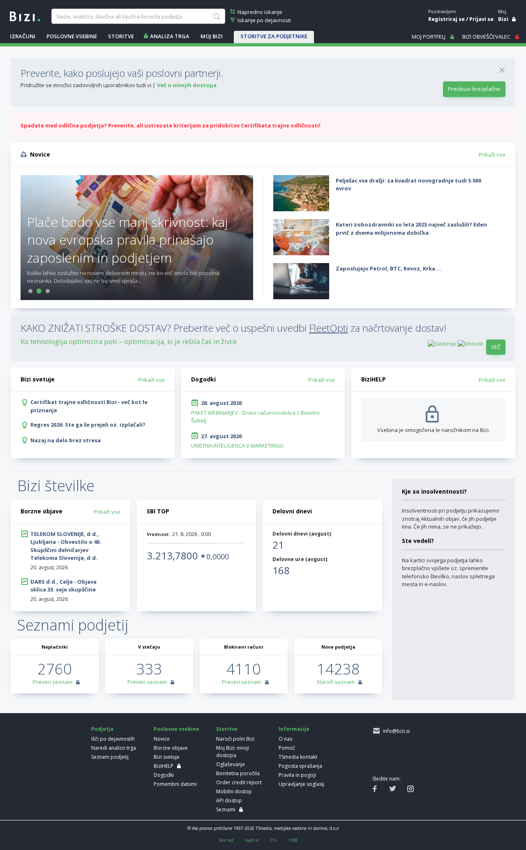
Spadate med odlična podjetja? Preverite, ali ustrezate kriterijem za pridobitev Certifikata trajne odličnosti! (171, 125)
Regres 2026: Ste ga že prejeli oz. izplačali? (87, 424)
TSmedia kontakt (298, 756)
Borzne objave (171, 747)
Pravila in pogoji (297, 774)
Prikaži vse (492, 154)
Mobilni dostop (234, 791)
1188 (293, 840)
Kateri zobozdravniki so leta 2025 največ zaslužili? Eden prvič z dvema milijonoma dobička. (411, 228)
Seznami (225, 809)
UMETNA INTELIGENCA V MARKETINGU (237, 445)
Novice (162, 738)
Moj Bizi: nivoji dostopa (232, 751)
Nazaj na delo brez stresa (65, 440)
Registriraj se (446, 19)
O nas (285, 738)
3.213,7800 (172, 555)
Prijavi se (481, 19)
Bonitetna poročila (238, 773)
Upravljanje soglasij (301, 784)
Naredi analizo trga (113, 747)
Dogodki (164, 774)
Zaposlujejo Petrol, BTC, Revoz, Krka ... (388, 268)
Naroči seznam (336, 682)
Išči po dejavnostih (113, 738)
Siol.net (226, 840)
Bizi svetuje (167, 756)
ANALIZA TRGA (169, 36)
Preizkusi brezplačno (474, 88)
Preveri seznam (52, 682)
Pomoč (287, 747)
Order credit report (239, 782)
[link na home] (25, 15)
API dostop (229, 800)
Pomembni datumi (175, 784)
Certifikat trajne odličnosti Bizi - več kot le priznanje (89, 406)
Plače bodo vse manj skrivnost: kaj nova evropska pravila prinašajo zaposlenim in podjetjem (127, 239)
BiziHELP (163, 765)
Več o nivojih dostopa (187, 85)
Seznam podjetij (110, 756)
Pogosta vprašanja (300, 765)
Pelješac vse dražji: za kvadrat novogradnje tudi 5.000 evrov (408, 184)
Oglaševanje (230, 764)
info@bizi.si (395, 731)
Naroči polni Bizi (235, 738)
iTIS (273, 840)
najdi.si (251, 840)
